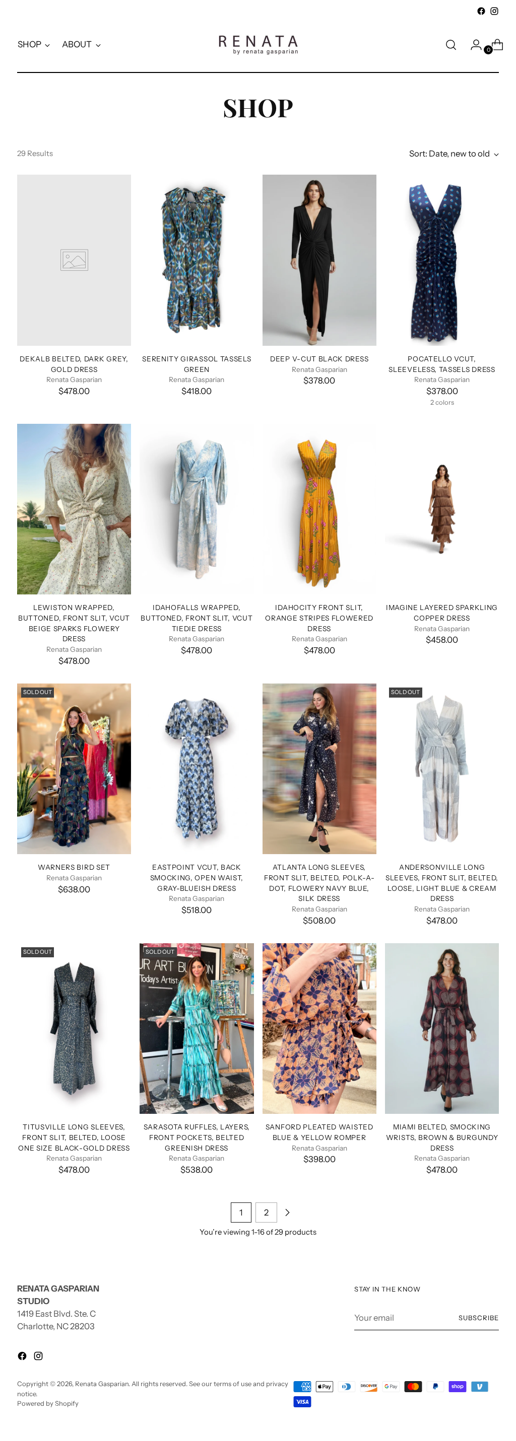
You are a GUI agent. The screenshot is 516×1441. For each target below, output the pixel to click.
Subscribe (479, 1318)
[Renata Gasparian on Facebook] (481, 11)
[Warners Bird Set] (74, 769)
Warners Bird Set (74, 867)
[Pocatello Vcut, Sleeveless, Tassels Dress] (442, 260)
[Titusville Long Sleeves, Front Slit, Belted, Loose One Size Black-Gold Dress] (74, 1028)
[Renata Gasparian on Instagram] (494, 11)
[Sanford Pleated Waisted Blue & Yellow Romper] (319, 1028)
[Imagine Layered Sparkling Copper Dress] (442, 509)
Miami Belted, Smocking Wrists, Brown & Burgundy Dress (442, 1137)
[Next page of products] (287, 1212)
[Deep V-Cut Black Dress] (319, 260)
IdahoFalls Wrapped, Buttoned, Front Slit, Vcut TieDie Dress (196, 617)
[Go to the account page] (472, 45)
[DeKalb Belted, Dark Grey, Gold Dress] (74, 260)
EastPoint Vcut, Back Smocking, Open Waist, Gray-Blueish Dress (196, 877)
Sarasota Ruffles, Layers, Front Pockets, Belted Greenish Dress (197, 1137)
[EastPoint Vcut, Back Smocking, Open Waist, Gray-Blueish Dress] (196, 769)
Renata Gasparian (101, 1384)
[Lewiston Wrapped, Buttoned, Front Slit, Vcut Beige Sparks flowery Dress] (74, 509)
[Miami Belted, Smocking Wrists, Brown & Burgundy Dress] (442, 1028)
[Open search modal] (451, 45)
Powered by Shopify (48, 1403)
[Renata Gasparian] (258, 44)
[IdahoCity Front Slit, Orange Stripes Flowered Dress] (319, 509)
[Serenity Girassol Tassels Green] (196, 260)
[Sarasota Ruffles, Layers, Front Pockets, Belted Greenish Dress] (196, 1028)
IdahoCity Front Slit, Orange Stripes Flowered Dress (319, 617)
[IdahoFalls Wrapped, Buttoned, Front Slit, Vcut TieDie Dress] (196, 509)
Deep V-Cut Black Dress (319, 359)
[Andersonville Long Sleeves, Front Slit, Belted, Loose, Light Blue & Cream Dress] (442, 769)
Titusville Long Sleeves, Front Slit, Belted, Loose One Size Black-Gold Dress (74, 1137)
